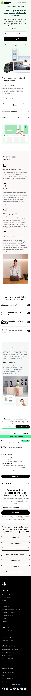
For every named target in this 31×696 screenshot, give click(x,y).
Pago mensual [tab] (8, 426)
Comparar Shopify (7, 631)
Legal (3, 675)
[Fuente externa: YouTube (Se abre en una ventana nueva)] (11, 689)
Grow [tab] (15, 433)
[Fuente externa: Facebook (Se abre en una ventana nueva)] (3, 689)
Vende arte (15, 566)
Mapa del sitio (6, 681)
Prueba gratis (15, 476)
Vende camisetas (15, 543)
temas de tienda (6, 93)
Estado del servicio (7, 658)
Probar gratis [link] (15, 39)
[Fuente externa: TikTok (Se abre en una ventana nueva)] (18, 689)
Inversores (5, 600)
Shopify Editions (6, 597)
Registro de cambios (7, 640)
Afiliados (4, 621)
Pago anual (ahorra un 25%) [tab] (23, 426)
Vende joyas (15, 549)
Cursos (4, 634)
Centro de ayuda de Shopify (10, 649)
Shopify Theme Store (8, 612)
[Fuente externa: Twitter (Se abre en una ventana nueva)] (7, 689)
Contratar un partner (7, 655)
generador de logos (15, 91)
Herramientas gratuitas (8, 637)
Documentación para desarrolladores (12, 609)
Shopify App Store (7, 615)
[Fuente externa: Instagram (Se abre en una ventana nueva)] (14, 689)
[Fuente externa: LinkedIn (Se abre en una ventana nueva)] (21, 689)
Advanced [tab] (25, 433)
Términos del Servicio (8, 672)
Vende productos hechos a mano (15, 554)
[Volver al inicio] (4, 584)
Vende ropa (15, 537)
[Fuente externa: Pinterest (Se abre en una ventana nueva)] (25, 689)
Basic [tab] (5, 433)
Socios (4, 618)
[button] (29, 2)
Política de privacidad (8, 678)
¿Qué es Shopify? (7, 594)
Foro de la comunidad (8, 652)
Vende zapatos (15, 560)
